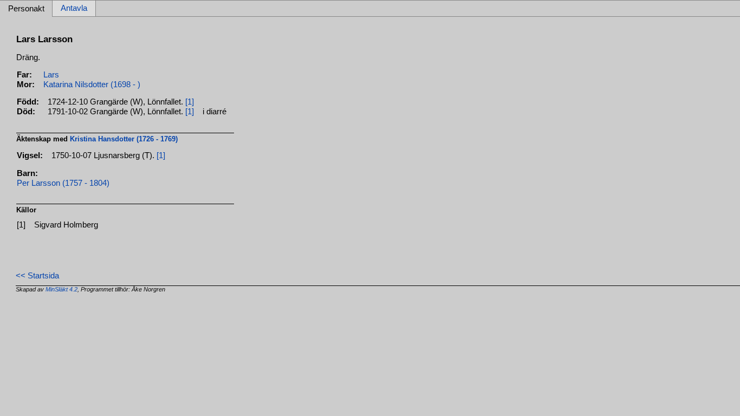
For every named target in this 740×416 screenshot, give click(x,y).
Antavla (74, 8)
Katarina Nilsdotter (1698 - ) (91, 84)
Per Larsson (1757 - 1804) (63, 183)
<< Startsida (37, 275)
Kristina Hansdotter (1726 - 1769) (124, 139)
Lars (51, 74)
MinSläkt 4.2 (61, 289)
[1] (189, 102)
